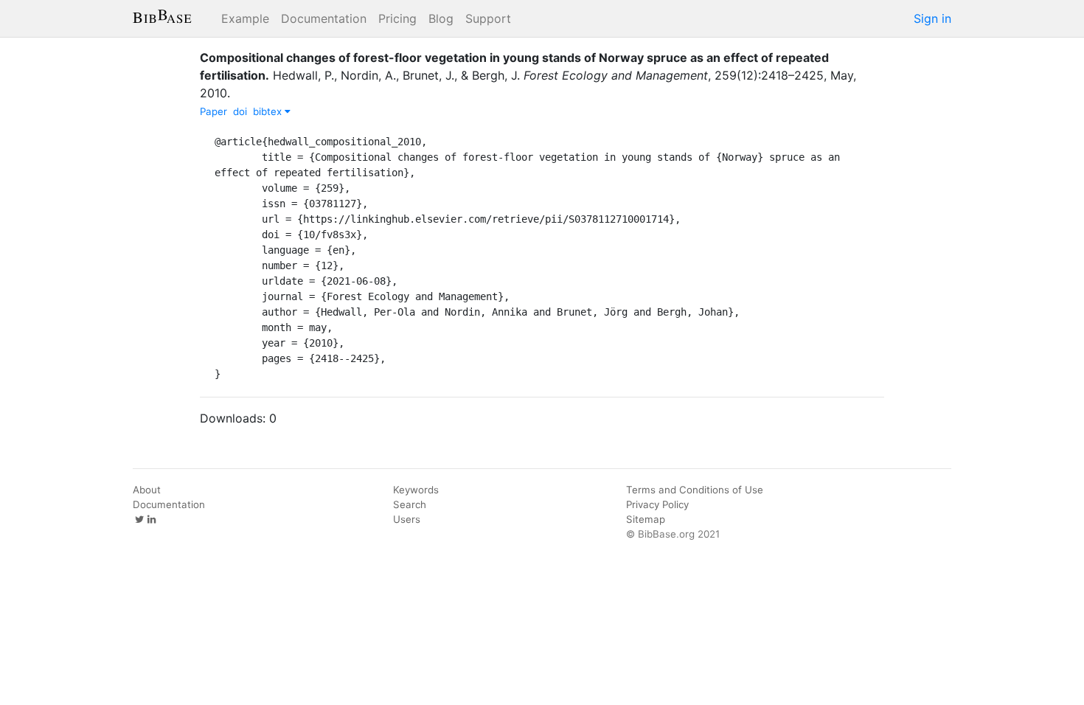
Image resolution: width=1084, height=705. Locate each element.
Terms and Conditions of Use (694, 490)
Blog (441, 18)
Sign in (932, 18)
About (147, 490)
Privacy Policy (657, 504)
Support (488, 18)
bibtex (269, 111)
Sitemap (645, 519)
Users (406, 519)
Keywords (416, 490)
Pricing (397, 18)
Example (245, 18)
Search (409, 504)
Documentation (323, 18)
